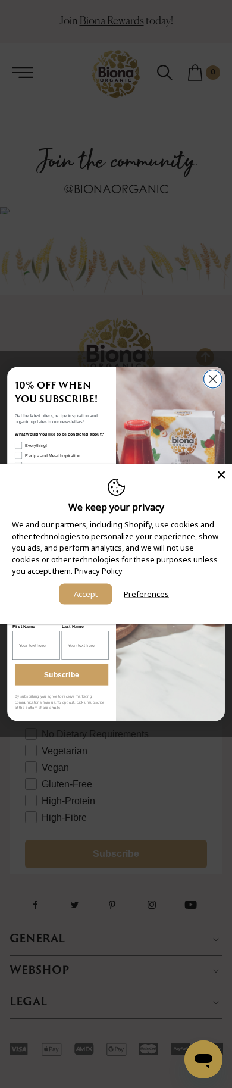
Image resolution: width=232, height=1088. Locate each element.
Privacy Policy (98, 570)
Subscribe (61, 675)
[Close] (221, 475)
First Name (23, 626)
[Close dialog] (212, 379)
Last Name (73, 626)
